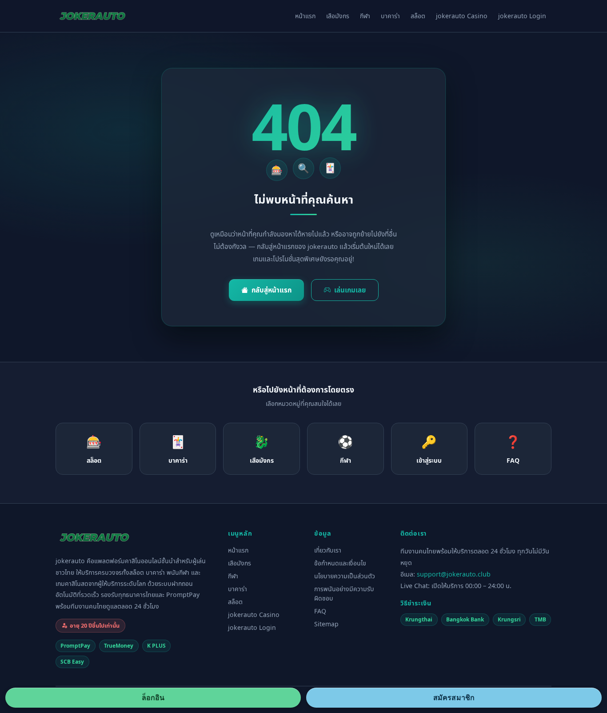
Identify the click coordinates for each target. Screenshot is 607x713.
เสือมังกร (337, 16)
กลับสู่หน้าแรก (272, 289)
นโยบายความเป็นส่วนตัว (344, 576)
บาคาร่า (390, 16)
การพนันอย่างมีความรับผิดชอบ (344, 593)
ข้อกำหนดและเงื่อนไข (340, 563)
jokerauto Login (522, 16)
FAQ (320, 611)
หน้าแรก (305, 16)
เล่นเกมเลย (350, 289)
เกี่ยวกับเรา (327, 550)
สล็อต (418, 16)
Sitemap (326, 624)
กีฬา (365, 16)
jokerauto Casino (461, 16)
